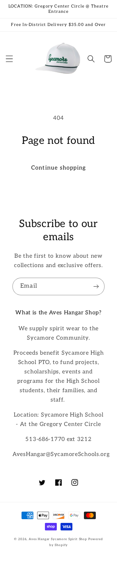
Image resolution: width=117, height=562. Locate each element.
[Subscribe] (96, 286)
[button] (9, 59)
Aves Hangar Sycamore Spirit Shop (58, 539)
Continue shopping (58, 168)
